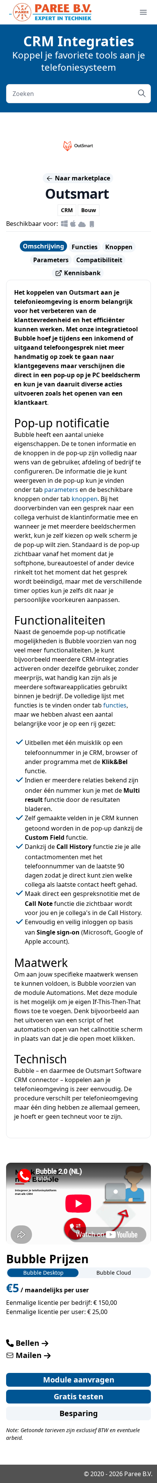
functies (115, 705)
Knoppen (119, 247)
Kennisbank (81, 273)
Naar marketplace (81, 178)
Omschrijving (43, 246)
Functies (85, 247)
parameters (61, 489)
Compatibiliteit (99, 260)
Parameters (51, 260)
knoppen (85, 499)
